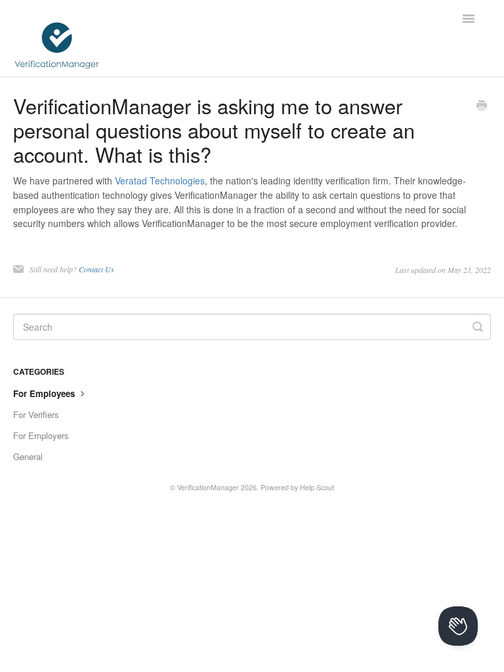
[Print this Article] (481, 106)
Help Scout (317, 487)
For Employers (41, 435)
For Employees (45, 393)
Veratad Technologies (160, 180)
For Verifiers (36, 414)
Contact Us (96, 269)
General (28, 456)
